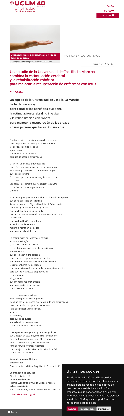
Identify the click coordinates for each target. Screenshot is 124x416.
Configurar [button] (103, 409)
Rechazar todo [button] (87, 409)
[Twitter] (102, 64)
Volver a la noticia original (22, 394)
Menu (107, 11)
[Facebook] (104, 64)
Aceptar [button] (72, 409)
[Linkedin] (111, 64)
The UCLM (106, 15)
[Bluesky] (107, 64)
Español (110, 6)
